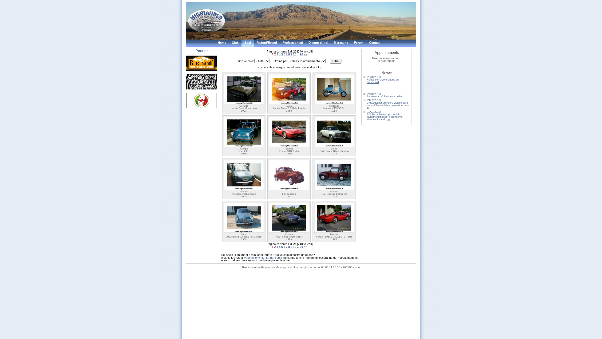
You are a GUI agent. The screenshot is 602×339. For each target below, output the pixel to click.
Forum (359, 42)
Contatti (374, 42)
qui (376, 102)
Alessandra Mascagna (274, 267)
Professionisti (293, 42)
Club (235, 42)
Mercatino (341, 42)
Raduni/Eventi (267, 42)
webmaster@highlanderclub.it (263, 257)
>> (305, 54)
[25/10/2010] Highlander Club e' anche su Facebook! (383, 80)
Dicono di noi (318, 42)
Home (222, 42)
